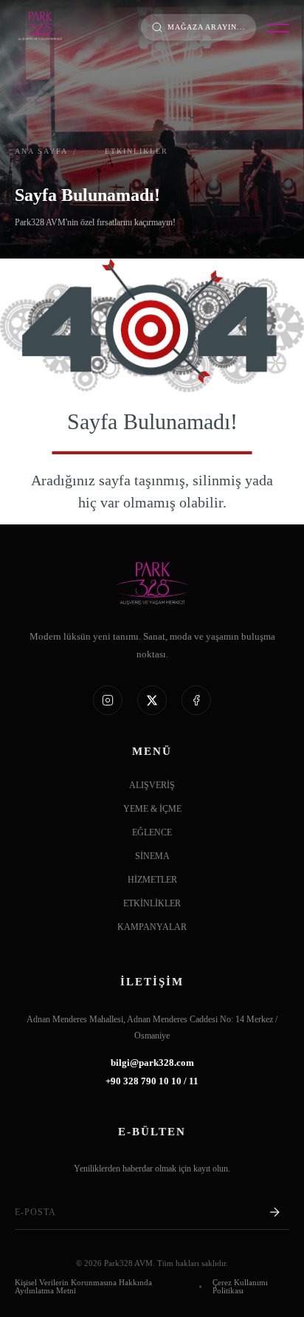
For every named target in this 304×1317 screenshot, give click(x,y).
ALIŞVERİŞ (152, 785)
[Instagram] (107, 700)
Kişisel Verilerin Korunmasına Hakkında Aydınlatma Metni (83, 1287)
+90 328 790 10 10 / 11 (152, 1082)
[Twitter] (152, 700)
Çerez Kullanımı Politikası (240, 1287)
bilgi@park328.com (152, 1063)
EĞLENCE (152, 833)
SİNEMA (152, 856)
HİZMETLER (152, 880)
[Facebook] (196, 700)
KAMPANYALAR (152, 927)
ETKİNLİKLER (152, 904)
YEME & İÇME (152, 809)
